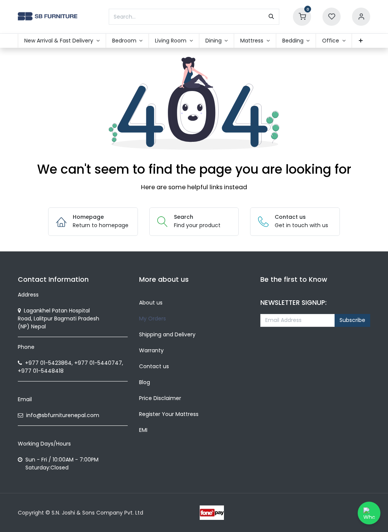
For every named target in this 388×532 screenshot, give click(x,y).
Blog (144, 382)
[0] (302, 16)
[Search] (271, 16)
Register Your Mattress (169, 414)
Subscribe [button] (352, 320)
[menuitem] (62, 41)
